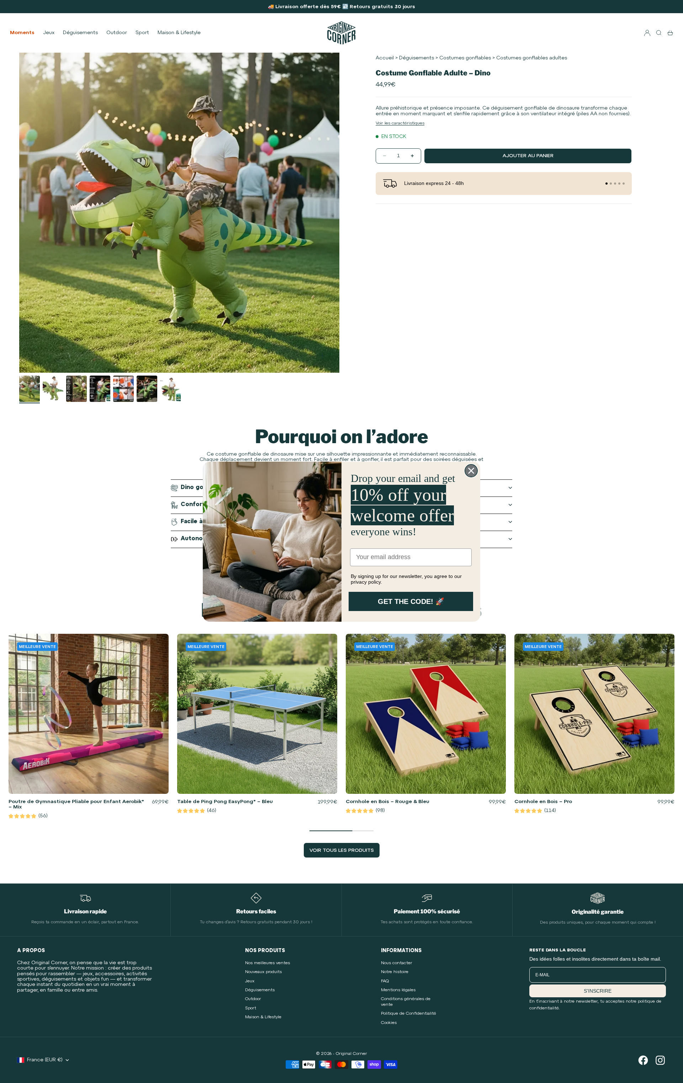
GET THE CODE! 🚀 (411, 601)
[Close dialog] (471, 470)
